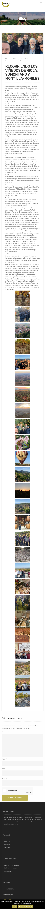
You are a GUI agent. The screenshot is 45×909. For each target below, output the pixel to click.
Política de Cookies (10, 868)
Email (3, 769)
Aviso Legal (8, 871)
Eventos (16, 61)
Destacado (28, 59)
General (22, 61)
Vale (15, 906)
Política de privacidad (11, 865)
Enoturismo (9, 61)
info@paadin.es (8, 894)
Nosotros (7, 841)
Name (4, 759)
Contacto (7, 847)
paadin (20, 59)
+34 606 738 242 (8, 889)
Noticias (7, 844)
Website (4, 778)
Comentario (6, 732)
